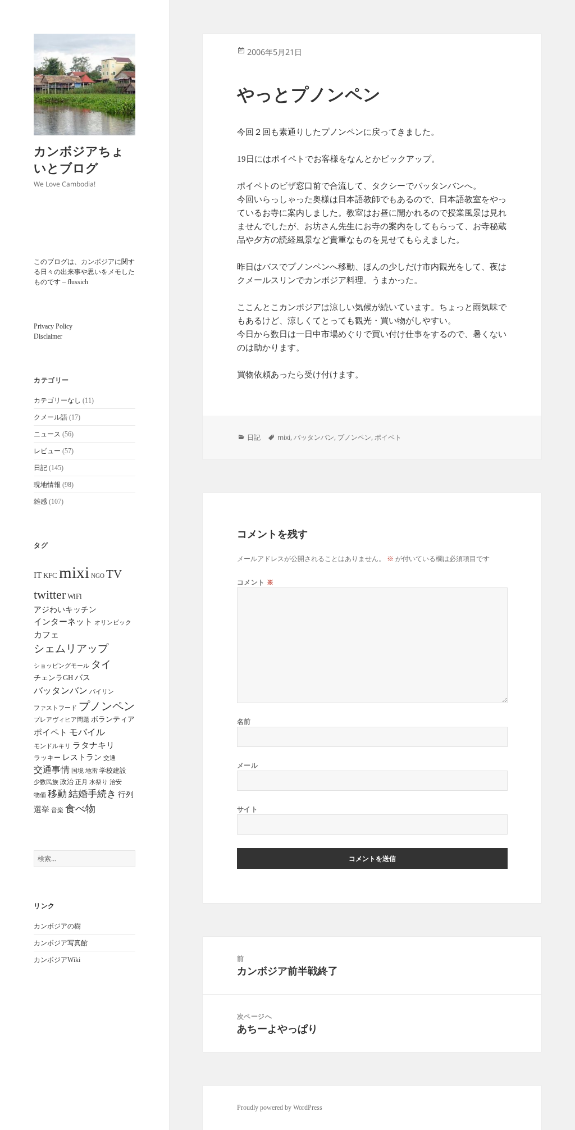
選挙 (41, 809)
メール (247, 765)
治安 (115, 782)
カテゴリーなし (57, 400)
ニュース (47, 434)
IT (38, 575)
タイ (101, 664)
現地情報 (47, 485)
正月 (81, 781)
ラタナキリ (93, 745)
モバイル (87, 732)
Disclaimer (48, 336)
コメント (255, 582)
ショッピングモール (61, 665)
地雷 (91, 771)
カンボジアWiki (57, 960)
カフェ (46, 634)
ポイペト (50, 732)
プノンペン (107, 706)
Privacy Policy (53, 326)
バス (82, 677)
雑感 (40, 501)
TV (114, 574)
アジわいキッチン (65, 609)
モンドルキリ (52, 746)
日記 (40, 468)
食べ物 (80, 808)
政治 (67, 782)
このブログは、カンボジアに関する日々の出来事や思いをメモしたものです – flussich (84, 272)
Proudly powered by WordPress (279, 1107)
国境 (77, 771)
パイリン (101, 691)
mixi (74, 572)
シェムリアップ (71, 648)
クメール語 (50, 417)
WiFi (74, 596)
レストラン (82, 757)
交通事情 (52, 769)
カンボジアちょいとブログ (79, 159)
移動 (57, 794)
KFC (50, 575)
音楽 (57, 810)
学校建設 (112, 770)
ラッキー (47, 758)
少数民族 (46, 781)
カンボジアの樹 (57, 926)
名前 (244, 721)
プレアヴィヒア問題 (61, 720)
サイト (247, 809)
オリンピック (112, 622)
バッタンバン (61, 690)
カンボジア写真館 (61, 943)
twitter (50, 594)
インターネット (63, 621)
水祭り (98, 782)
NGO (97, 575)
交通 (109, 757)
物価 (40, 794)
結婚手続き (92, 794)
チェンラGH (53, 677)
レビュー (47, 451)
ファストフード (55, 708)
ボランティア (113, 719)
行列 (126, 794)
